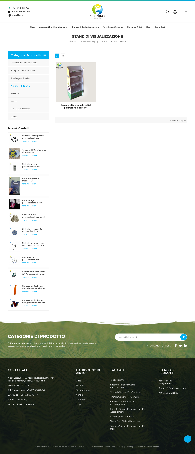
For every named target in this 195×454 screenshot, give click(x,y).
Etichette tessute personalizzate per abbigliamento (128, 410)
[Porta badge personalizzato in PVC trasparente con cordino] (14, 204)
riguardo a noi (134, 27)
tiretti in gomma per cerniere (124, 396)
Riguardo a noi (83, 390)
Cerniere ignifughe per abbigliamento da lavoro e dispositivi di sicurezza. (33, 287)
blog (78, 404)
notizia (79, 394)
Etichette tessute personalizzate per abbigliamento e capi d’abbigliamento (32, 165)
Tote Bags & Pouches (113, 27)
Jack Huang (18, 15)
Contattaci (159, 27)
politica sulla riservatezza (147, 446)
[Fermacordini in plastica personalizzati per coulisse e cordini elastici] (14, 139)
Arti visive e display (89, 41)
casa (78, 380)
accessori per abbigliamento (53, 27)
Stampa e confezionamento (85, 27)
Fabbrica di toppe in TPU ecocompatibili (122, 403)
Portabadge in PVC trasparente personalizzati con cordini (34, 179)
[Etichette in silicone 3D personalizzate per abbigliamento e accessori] (14, 232)
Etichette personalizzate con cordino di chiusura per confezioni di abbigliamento (33, 244)
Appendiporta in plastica (122, 416)
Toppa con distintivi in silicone (125, 421)
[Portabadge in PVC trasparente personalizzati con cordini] (14, 186)
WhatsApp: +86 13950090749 (23, 394)
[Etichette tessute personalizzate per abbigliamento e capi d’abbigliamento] (14, 167)
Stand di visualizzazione (20, 109)
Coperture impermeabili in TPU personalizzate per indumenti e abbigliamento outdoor (34, 273)
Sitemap (129, 446)
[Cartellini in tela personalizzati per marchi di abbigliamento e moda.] (14, 218)
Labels (14, 116)
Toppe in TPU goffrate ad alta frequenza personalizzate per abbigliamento (34, 151)
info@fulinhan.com (21, 11)
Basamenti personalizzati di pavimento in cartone (76, 106)
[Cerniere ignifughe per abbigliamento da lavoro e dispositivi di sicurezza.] (14, 289)
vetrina (14, 101)
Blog (148, 27)
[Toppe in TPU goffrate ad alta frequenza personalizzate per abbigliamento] (14, 153)
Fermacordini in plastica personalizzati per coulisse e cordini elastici (33, 136)
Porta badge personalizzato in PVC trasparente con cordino (33, 201)
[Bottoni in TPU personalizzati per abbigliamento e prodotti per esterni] (14, 261)
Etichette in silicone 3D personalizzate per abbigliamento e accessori (32, 230)
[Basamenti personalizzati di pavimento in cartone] (76, 82)
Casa (32, 27)
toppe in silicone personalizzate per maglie (128, 427)
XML (114, 446)
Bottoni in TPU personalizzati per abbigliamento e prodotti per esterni (34, 258)
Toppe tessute (117, 379)
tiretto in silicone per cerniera (125, 392)
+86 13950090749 (20, 8)
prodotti (80, 385)
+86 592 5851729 (20, 385)
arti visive (15, 94)
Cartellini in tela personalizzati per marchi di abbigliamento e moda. (34, 216)
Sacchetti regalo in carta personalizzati (122, 386)
